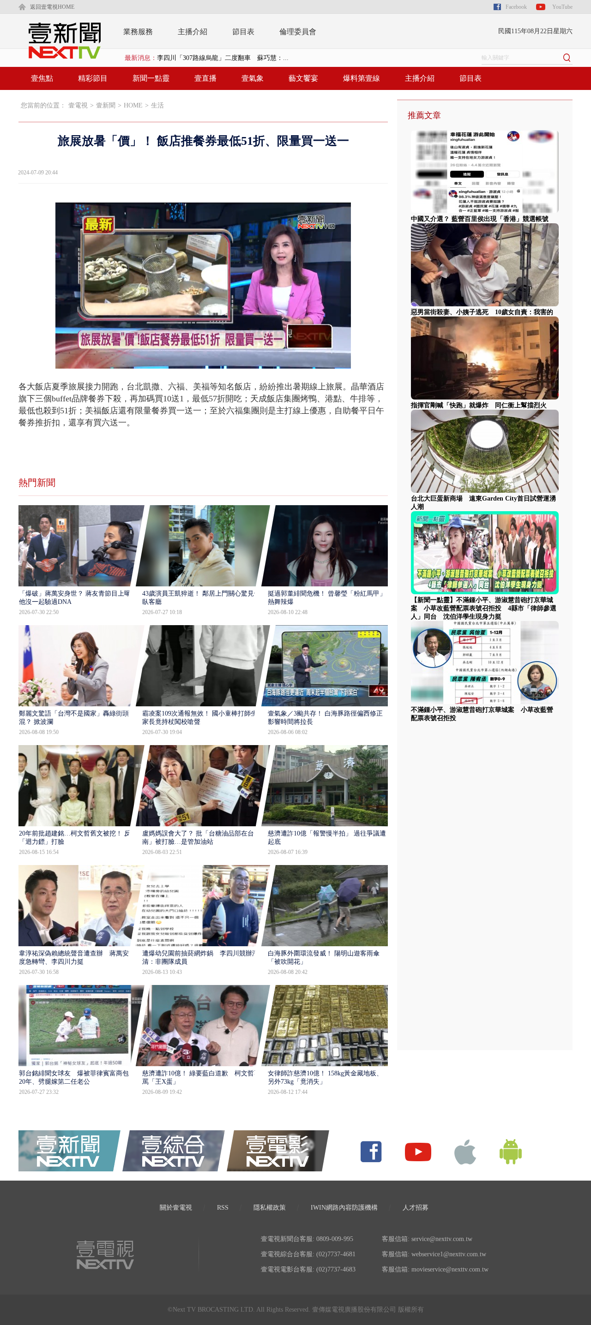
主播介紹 (192, 32)
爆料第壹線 (361, 78)
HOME (133, 105)
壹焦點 (42, 78)
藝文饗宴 (303, 78)
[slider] (203, 362)
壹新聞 (105, 105)
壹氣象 (252, 78)
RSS (223, 1207)
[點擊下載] (465, 1151)
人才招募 (415, 1207)
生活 (157, 105)
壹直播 (205, 78)
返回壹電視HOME (52, 7)
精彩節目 (93, 78)
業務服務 (138, 32)
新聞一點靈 (151, 78)
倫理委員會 (297, 32)
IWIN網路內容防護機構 (344, 1207)
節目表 (243, 32)
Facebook (516, 7)
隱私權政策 (269, 1207)
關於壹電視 (176, 1207)
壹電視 (78, 105)
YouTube (562, 7)
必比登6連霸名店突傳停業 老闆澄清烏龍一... (223, 57)
